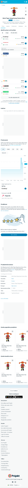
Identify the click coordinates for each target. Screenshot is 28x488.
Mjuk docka (14, 285)
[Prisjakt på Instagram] (15, 482)
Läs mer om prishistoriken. (15, 145)
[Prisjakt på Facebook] (12, 482)
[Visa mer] (2, 38)
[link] (8, 340)
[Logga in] (26, 2)
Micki (13, 278)
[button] (25, 8)
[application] (14, 168)
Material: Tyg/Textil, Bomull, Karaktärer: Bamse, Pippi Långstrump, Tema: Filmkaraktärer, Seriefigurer (14, 22)
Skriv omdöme (16, 20)
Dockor (3, 5)
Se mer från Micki (4, 298)
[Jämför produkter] (25, 14)
